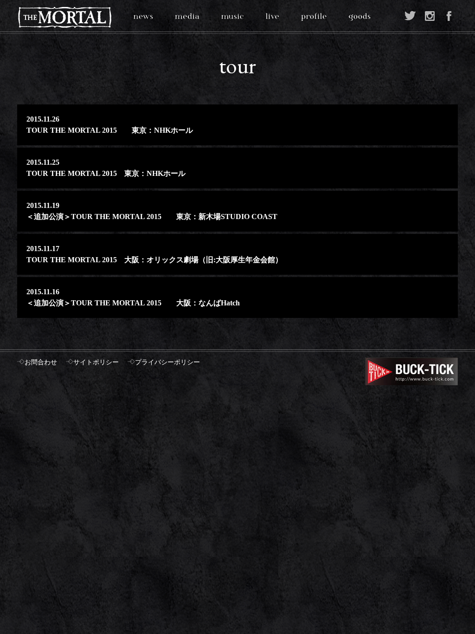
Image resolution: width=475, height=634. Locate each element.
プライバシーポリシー (167, 362)
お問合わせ (41, 362)
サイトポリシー (96, 362)
